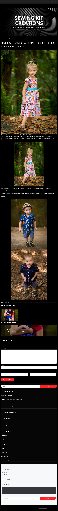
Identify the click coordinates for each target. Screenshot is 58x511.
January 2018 (4, 425)
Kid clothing (6, 302)
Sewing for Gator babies (8, 322)
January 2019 (4, 422)
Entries (4, 452)
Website (32, 372)
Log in (2, 448)
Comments (4, 456)
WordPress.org (5, 460)
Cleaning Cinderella (25, 138)
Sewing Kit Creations (29, 20)
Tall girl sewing (4, 439)
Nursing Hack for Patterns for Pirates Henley (12, 399)
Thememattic (43, 508)
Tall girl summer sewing (7, 395)
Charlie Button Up (49, 195)
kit (23, 46)
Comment (3, 348)
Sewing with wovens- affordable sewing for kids (12, 407)
